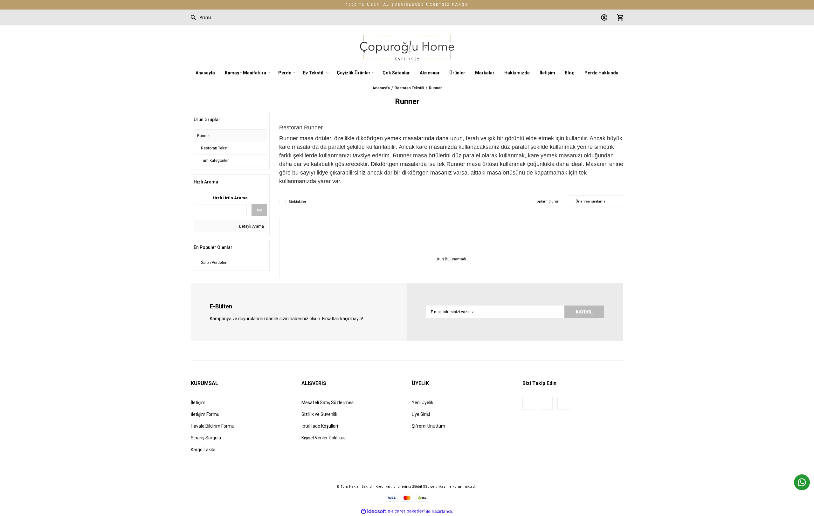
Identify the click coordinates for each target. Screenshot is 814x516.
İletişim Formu (205, 414)
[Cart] (618, 17)
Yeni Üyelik (422, 402)
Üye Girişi (421, 414)
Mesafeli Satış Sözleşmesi (328, 402)
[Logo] (407, 47)
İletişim (198, 402)
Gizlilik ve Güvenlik (319, 414)
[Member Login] (602, 17)
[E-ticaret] (406, 511)
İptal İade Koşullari (319, 426)
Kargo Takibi (203, 449)
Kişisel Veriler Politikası (324, 437)
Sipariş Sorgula (206, 437)
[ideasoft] (373, 511)
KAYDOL (584, 311)
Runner (435, 88)
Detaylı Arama (251, 226)
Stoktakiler (297, 202)
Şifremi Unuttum (428, 426)
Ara (259, 210)
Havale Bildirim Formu (212, 426)
